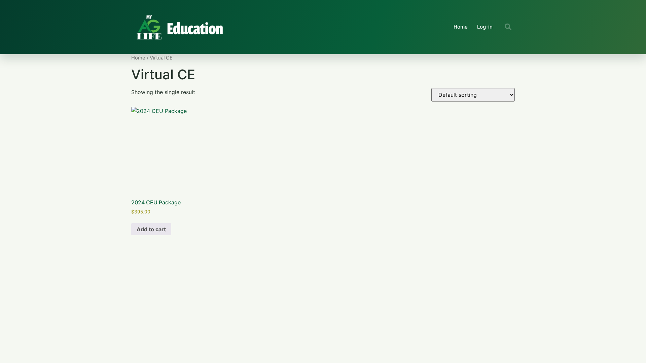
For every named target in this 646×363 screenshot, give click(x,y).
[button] (508, 27)
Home (461, 27)
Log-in (485, 27)
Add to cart (151, 229)
